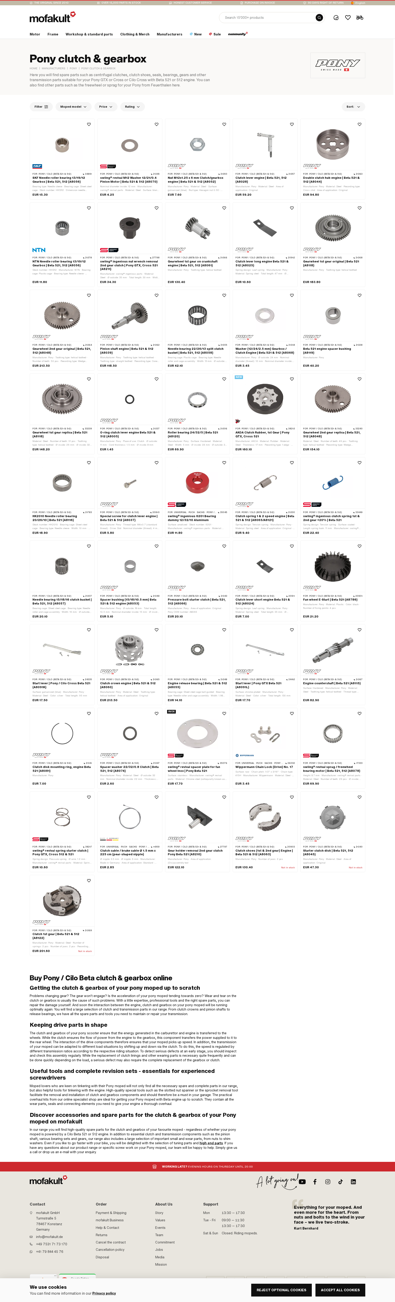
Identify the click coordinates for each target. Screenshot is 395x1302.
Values (160, 1220)
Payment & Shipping (111, 1213)
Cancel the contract (111, 1242)
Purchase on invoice (260, 2)
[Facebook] (315, 1181)
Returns (101, 1235)
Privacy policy (104, 1293)
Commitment (165, 1242)
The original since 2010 (51, 2)
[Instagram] (327, 1181)
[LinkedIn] (353, 1181)
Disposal (102, 1257)
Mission (161, 1264)
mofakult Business (110, 1220)
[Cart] (359, 17)
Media (159, 1257)
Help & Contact (107, 1227)
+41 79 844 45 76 (49, 1251)
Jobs (159, 1249)
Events (160, 1227)
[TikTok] (340, 1181)
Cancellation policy (110, 1249)
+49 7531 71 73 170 (51, 1244)
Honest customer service (193, 2)
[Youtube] (302, 1181)
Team (159, 1235)
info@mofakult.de (49, 1237)
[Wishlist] (347, 17)
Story (159, 1213)
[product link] (62, 159)
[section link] (238, 35)
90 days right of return (326, 2)
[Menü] (55, 1277)
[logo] (53, 16)
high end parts (211, 1143)
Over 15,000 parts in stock (121, 2)
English (360, 3)
